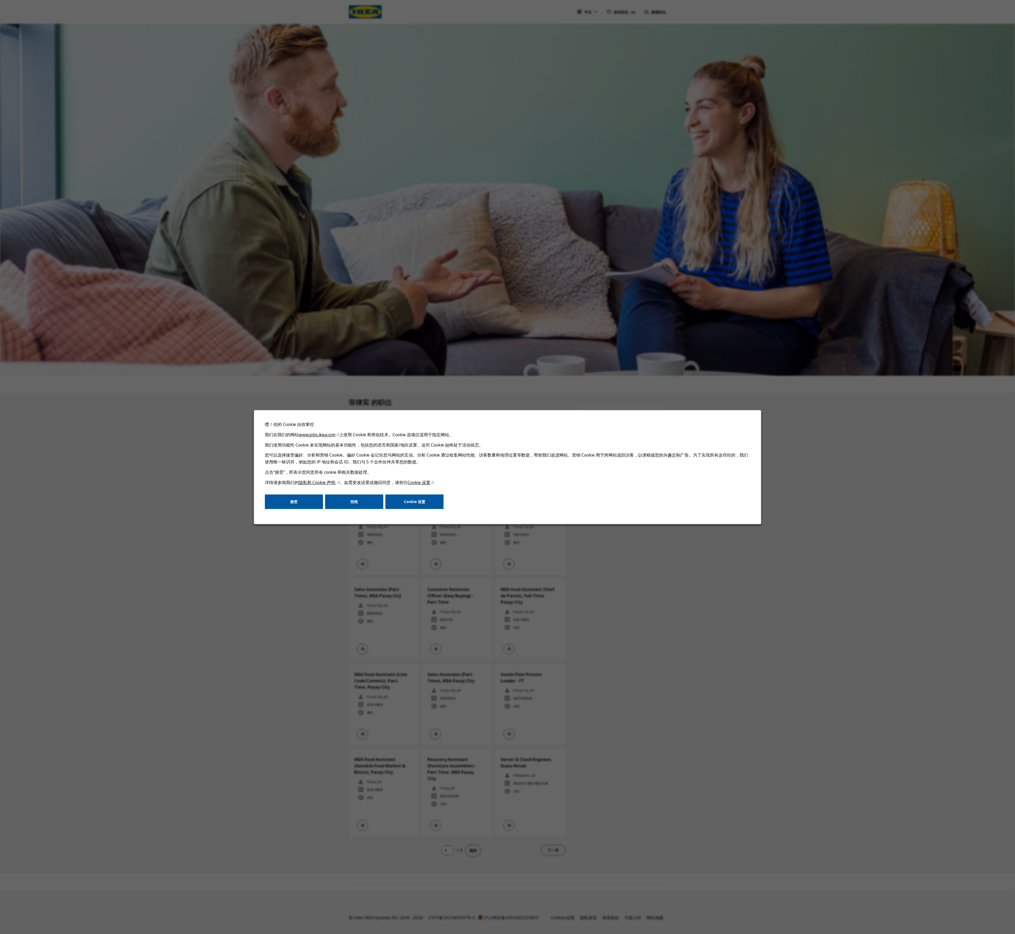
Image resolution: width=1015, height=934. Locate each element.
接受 (294, 501)
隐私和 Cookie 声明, (317, 482)
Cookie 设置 (419, 482)
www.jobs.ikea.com (317, 435)
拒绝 (354, 501)
